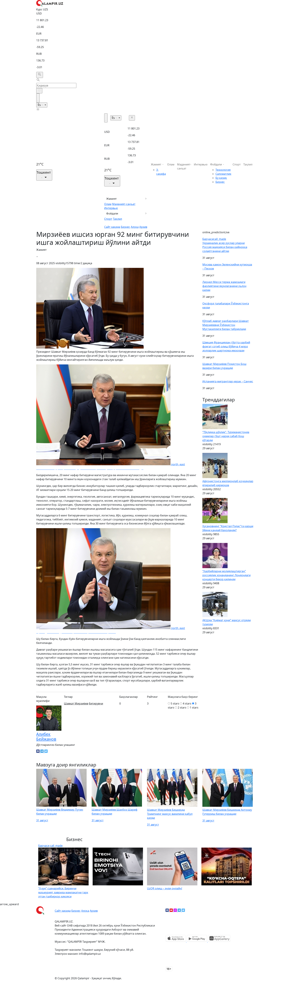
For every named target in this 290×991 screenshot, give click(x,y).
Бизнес (125, 227)
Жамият (111, 198)
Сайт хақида (112, 227)
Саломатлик (223, 174)
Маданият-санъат (123, 204)
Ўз (39, 105)
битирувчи (96, 703)
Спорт (108, 219)
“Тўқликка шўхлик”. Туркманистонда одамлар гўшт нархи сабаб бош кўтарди (225, 436)
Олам (107, 204)
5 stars (175, 703)
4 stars (187, 703)
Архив (143, 227)
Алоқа (135, 227)
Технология (223, 170)
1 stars (194, 707)
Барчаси (214, 239)
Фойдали (112, 213)
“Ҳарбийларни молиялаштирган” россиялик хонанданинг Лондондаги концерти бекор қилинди (226, 575)
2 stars (182, 707)
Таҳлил (117, 219)
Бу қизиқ (221, 178)
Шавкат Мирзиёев (76, 703)
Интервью (111, 208)
